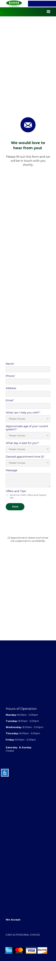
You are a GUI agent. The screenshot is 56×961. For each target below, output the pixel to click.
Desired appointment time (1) (25, 456)
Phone (10, 376)
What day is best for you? (22, 443)
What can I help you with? (23, 412)
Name (10, 363)
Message (11, 470)
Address (11, 388)
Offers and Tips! (16, 491)
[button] (48, 11)
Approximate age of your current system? (27, 428)
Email (10, 400)
